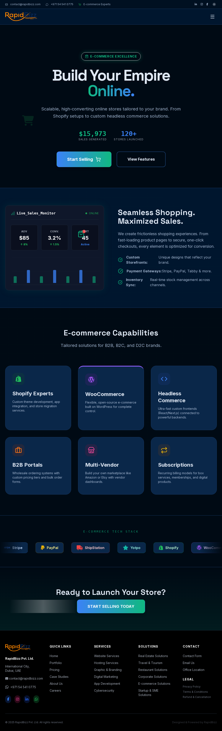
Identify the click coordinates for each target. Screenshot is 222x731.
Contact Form (192, 656)
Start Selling (80, 159)
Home (54, 656)
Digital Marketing (106, 676)
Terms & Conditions (195, 691)
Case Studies (59, 676)
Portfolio (56, 663)
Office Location (193, 670)
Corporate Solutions (152, 676)
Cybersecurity (104, 690)
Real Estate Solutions (153, 656)
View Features (141, 159)
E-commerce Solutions (154, 683)
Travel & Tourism (150, 663)
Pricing (54, 670)
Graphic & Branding (108, 670)
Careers (55, 690)
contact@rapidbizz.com (25, 4)
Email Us (188, 663)
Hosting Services (106, 663)
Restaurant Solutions (152, 670)
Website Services (106, 656)
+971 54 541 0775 (61, 4)
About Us (56, 683)
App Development (107, 683)
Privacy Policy (192, 686)
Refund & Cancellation (197, 697)
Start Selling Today (111, 606)
